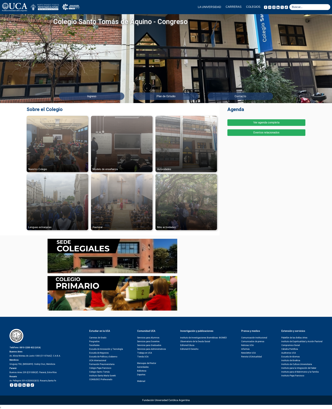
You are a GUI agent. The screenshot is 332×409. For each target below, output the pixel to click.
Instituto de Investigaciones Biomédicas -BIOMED (203, 337)
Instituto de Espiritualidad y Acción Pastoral (301, 341)
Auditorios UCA (288, 353)
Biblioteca (141, 371)
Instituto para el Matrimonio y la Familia (300, 372)
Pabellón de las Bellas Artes (294, 337)
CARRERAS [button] (234, 6)
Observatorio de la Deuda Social (195, 341)
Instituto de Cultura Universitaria (296, 364)
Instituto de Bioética (290, 360)
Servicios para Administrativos (151, 349)
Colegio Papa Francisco (100, 368)
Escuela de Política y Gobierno (103, 356)
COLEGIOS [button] (253, 6)
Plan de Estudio (166, 96)
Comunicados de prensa (252, 341)
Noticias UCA (247, 345)
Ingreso (91, 96)
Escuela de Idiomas (290, 356)
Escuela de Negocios (99, 353)
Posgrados (94, 341)
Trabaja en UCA (144, 353)
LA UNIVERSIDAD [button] (209, 7)
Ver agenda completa (266, 122)
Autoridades (143, 367)
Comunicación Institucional (254, 337)
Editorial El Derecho (189, 349)
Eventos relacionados (266, 132)
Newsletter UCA (248, 353)
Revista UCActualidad (251, 356)
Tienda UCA (143, 356)
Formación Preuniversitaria (101, 364)
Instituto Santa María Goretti (102, 375)
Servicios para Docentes (148, 341)
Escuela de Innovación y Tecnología (106, 349)
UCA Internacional (97, 360)
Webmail (141, 381)
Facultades (94, 345)
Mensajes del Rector (146, 363)
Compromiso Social (290, 345)
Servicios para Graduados (149, 345)
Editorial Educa (187, 345)
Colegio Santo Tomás (99, 372)
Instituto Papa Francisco (292, 375)
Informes (245, 349)
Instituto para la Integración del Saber (298, 368)
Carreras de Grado (97, 337)
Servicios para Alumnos (148, 337)
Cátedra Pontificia (289, 349)
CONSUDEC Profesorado (100, 379)
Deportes (141, 374)
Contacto (240, 96)
